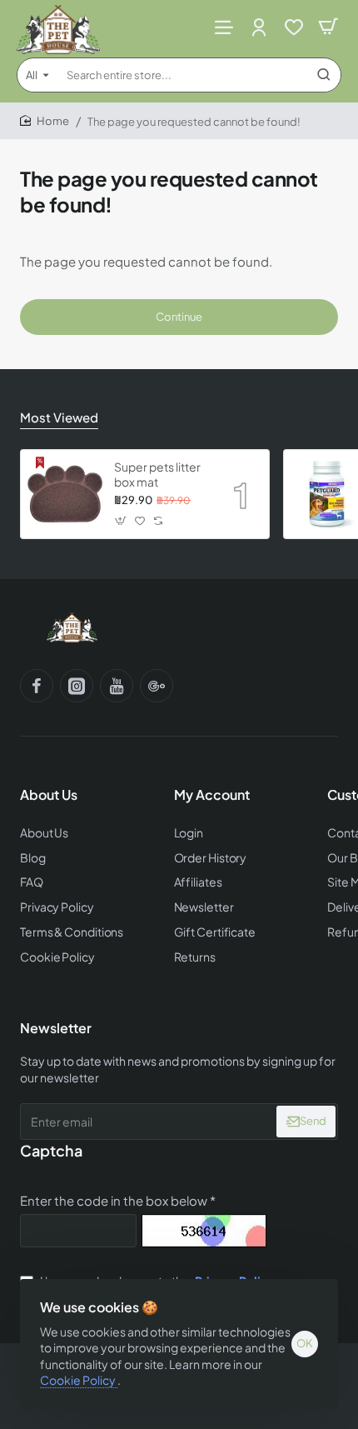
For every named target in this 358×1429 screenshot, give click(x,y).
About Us (48, 795)
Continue (179, 316)
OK (304, 1343)
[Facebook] (36, 685)
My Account (212, 795)
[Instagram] (76, 685)
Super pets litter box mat (157, 474)
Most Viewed (59, 417)
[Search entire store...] (324, 75)
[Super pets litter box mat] (64, 494)
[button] (121, 520)
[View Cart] (328, 27)
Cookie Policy (78, 1379)
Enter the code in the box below (113, 1200)
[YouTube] (116, 685)
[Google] (156, 685)
